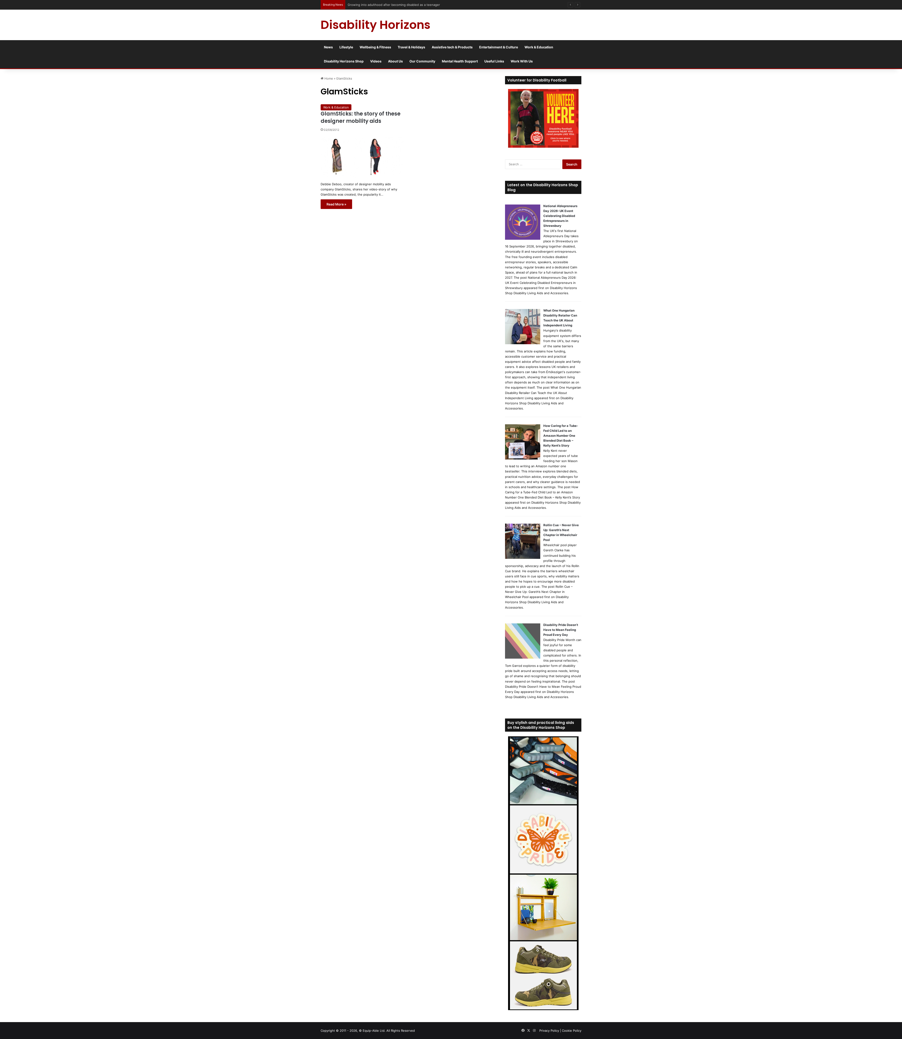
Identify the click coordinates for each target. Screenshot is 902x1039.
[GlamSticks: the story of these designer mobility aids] (362, 157)
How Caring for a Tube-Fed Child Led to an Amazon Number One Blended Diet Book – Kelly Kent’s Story (560, 435)
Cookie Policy (571, 1030)
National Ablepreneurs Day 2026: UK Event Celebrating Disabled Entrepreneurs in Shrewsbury (560, 216)
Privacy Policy (549, 1030)
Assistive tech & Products (452, 47)
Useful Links (494, 61)
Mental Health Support (460, 61)
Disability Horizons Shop (344, 61)
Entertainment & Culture (498, 47)
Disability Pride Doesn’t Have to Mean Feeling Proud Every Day (560, 630)
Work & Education (539, 47)
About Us (395, 61)
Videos (375, 61)
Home (328, 78)
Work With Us (522, 61)
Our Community (422, 61)
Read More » (336, 204)
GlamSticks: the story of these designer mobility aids (360, 117)
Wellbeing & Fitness (375, 47)
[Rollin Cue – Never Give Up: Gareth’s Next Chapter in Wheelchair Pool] (522, 558)
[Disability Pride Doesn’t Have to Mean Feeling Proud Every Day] (522, 657)
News (328, 47)
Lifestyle (346, 47)
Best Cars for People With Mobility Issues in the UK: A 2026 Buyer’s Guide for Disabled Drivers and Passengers (429, 5)
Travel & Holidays (411, 47)
